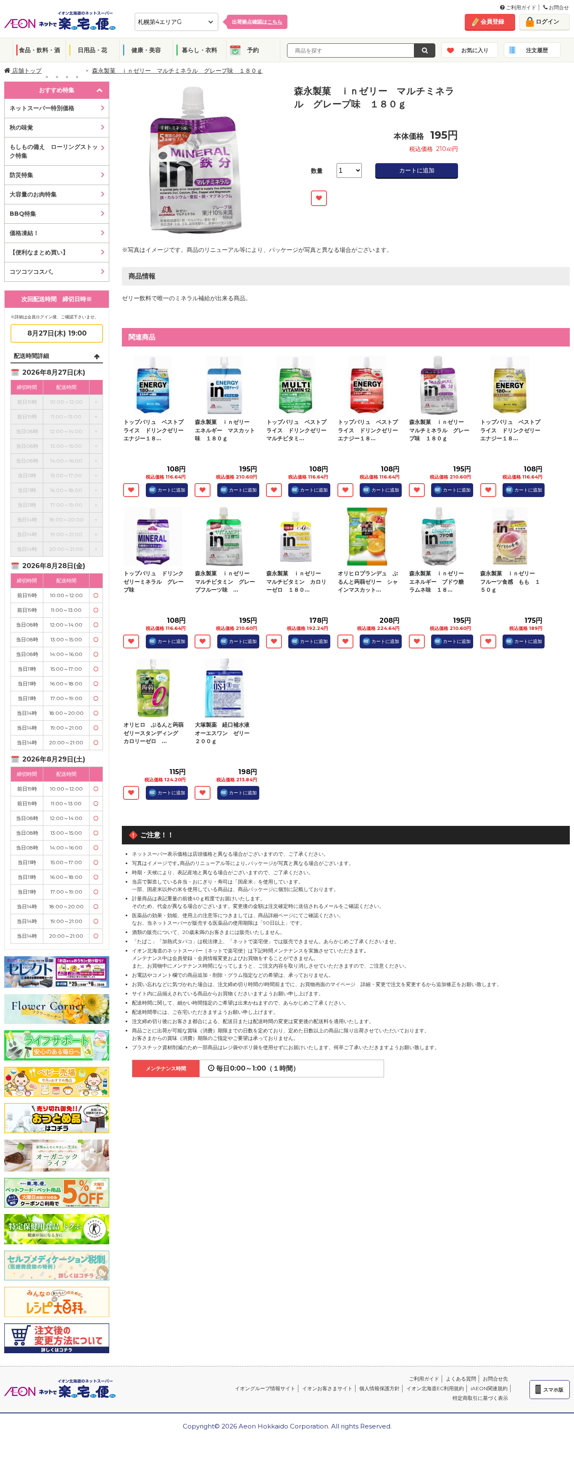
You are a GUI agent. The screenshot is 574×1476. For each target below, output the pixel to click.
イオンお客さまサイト (327, 1388)
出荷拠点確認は (257, 22)
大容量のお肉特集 (33, 194)
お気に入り (475, 50)
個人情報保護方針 (379, 1388)
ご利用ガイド (520, 7)
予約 (253, 50)
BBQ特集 (23, 213)
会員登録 (492, 21)
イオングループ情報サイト (265, 1388)
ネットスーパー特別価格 (42, 108)
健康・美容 (146, 50)
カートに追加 (416, 170)
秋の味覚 (21, 127)
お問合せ (558, 7)
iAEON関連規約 (489, 1388)
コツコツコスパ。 (33, 271)
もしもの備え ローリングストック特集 (54, 151)
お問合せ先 (495, 1378)
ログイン (547, 21)
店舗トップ (26, 70)
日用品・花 (92, 50)
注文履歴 (537, 50)
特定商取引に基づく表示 (480, 1398)
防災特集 (21, 175)
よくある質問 (461, 1378)
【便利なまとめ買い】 (39, 252)
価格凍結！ (24, 233)
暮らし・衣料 (199, 50)
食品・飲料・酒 (39, 50)
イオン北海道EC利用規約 (435, 1388)
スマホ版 (553, 1389)
